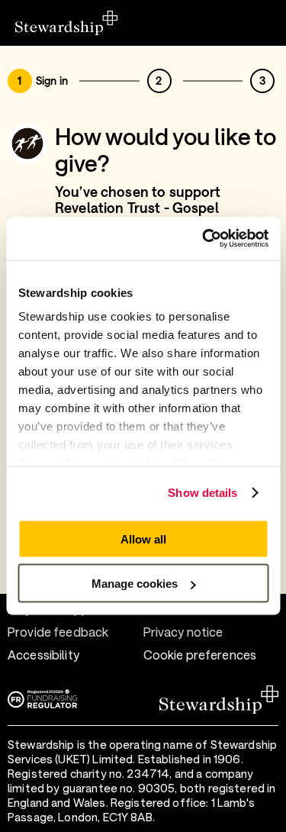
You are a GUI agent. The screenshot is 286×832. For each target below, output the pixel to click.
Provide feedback (58, 631)
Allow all (143, 538)
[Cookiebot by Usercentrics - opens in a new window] (203, 239)
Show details (202, 492)
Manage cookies (135, 583)
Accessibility (43, 654)
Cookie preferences (200, 654)
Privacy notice (183, 631)
